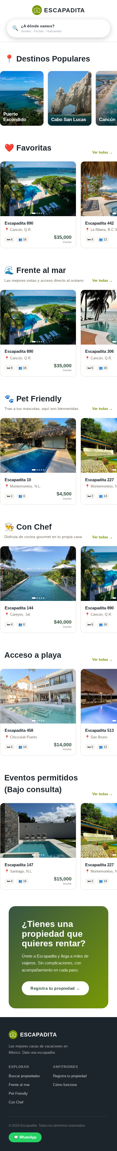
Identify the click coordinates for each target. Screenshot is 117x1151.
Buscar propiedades (24, 1076)
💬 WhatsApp (25, 1137)
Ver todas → (102, 152)
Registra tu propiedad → (55, 988)
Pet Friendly (18, 1093)
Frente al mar (19, 1085)
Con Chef (16, 1102)
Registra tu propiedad (70, 1076)
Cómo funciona (65, 1085)
